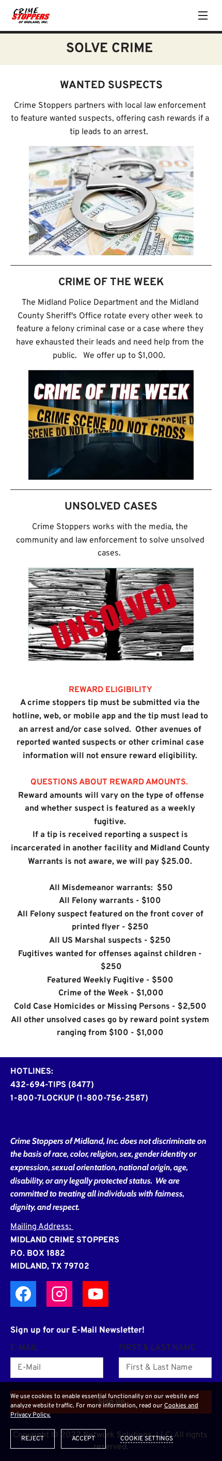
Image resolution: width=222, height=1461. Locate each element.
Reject (32, 1439)
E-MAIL (24, 1348)
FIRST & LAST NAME (157, 1348)
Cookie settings (146, 1439)
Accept (83, 1439)
